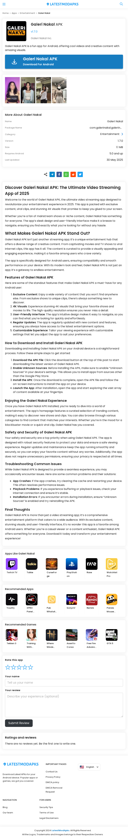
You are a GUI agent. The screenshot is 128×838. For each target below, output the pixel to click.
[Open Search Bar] (121, 4)
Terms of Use (47, 812)
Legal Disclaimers (49, 818)
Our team (8, 812)
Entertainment (27, 13)
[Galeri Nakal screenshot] (13, 90)
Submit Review (18, 723)
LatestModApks (60, 830)
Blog (5, 807)
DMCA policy (52, 782)
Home (5, 13)
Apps (14, 13)
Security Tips (46, 807)
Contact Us (52, 771)
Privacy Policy (53, 777)
